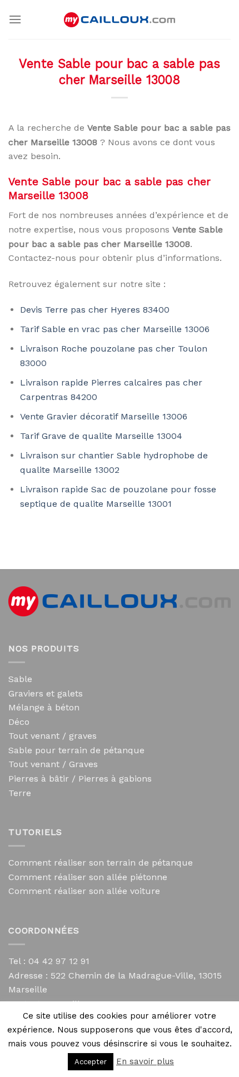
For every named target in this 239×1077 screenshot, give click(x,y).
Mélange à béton (43, 707)
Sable (20, 679)
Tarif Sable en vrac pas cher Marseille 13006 (115, 329)
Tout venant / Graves (53, 764)
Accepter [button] (90, 1062)
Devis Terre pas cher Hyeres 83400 (95, 309)
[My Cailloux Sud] (119, 19)
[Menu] (15, 19)
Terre (19, 793)
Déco (18, 722)
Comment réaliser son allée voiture (84, 891)
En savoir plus (145, 1061)
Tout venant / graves (52, 735)
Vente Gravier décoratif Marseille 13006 (103, 416)
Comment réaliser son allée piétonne (87, 877)
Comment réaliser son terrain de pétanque (100, 862)
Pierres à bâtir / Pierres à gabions (80, 778)
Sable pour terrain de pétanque (76, 750)
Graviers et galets (45, 693)
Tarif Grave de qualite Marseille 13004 (101, 436)
